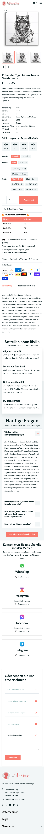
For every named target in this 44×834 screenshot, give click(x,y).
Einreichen (13, 758)
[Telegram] (14, 805)
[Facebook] (10, 805)
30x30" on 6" (32, 184)
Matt (14, 162)
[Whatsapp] (3, 805)
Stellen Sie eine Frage (14, 209)
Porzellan (25, 156)
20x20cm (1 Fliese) (19, 174)
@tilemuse (26, 601)
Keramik (15, 156)
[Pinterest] (17, 805)
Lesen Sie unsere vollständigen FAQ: (22, 534)
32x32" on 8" (17, 189)
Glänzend (23, 162)
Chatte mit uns (23, 577)
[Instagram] (6, 805)
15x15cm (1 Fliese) (19, 169)
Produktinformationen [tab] (26, 286)
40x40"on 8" (31, 189)
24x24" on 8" (17, 184)
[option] (22, 28)
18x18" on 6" (17, 179)
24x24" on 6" (31, 179)
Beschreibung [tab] (7, 286)
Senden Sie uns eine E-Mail (15, 799)
